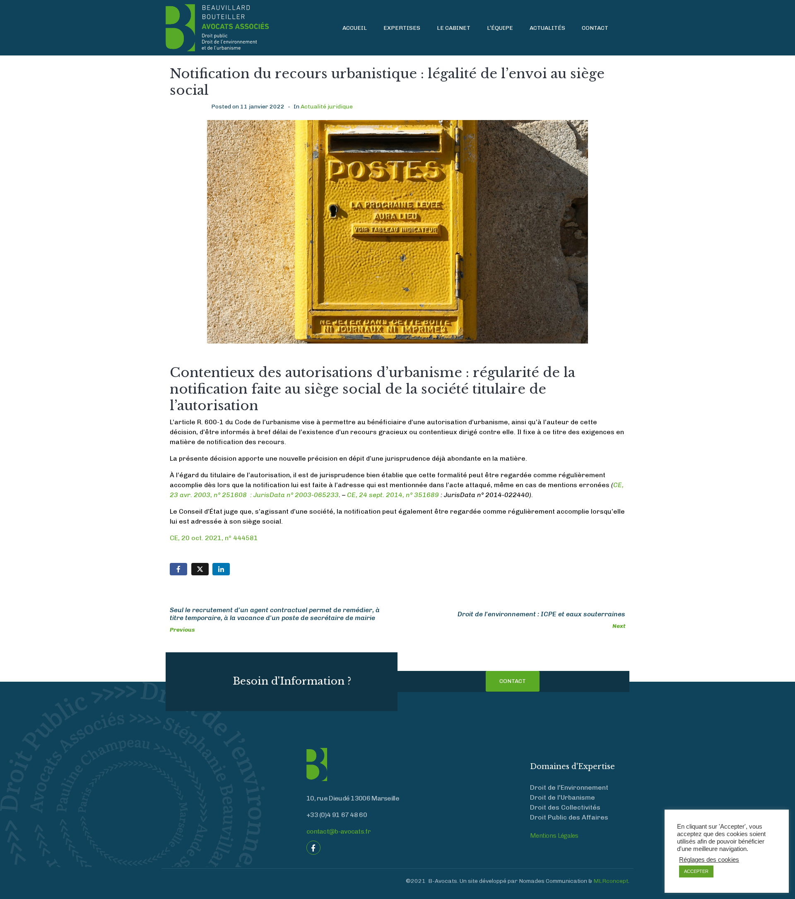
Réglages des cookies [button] (709, 859)
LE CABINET (453, 27)
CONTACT (595, 27)
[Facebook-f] (313, 848)
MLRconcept (610, 881)
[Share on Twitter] (200, 569)
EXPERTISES (401, 27)
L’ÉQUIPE (500, 27)
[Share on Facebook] (178, 569)
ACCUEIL (354, 27)
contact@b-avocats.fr (338, 831)
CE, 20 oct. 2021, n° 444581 (214, 538)
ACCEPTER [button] (696, 871)
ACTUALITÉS (547, 27)
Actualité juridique (327, 106)
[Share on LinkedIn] (221, 569)
